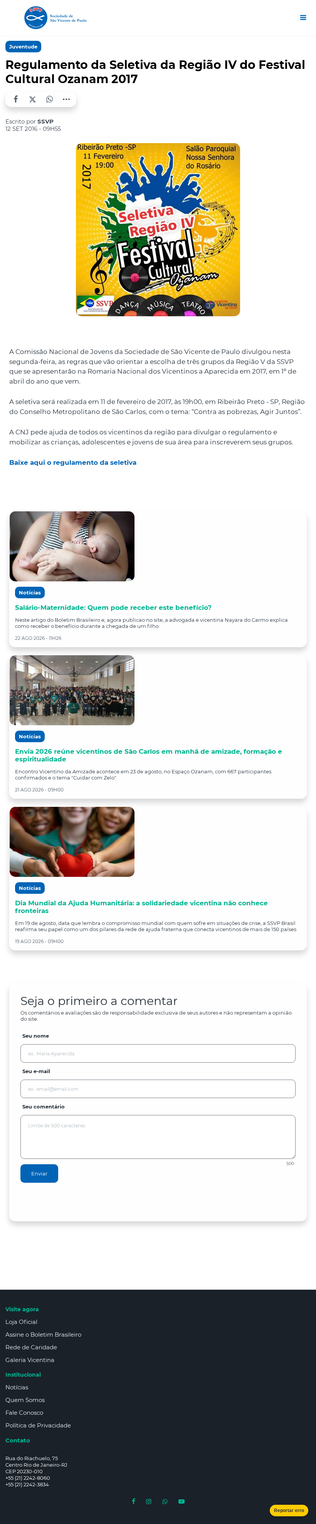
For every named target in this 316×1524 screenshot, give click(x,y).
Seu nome (35, 1036)
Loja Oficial (21, 1321)
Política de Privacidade (38, 1425)
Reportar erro (289, 1510)
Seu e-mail (36, 1071)
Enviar (39, 1173)
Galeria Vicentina (29, 1360)
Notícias (16, 1387)
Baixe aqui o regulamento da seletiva (72, 462)
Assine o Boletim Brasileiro (43, 1334)
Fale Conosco (24, 1412)
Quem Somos (25, 1400)
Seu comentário (43, 1106)
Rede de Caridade (31, 1347)
